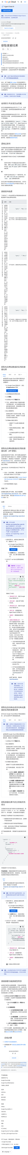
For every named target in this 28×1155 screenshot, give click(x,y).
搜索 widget (13, 82)
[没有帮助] (15, 38)
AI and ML (17, 33)
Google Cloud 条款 (6, 1141)
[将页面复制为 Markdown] (8, 49)
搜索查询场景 (13, 137)
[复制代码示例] (23, 576)
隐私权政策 (11, 1139)
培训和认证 (4, 1116)
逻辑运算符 (18, 134)
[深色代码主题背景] (20, 576)
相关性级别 (15, 972)
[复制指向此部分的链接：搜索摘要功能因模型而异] (23, 981)
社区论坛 (3, 1092)
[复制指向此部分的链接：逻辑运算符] (12, 144)
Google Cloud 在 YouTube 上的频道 (9, 1131)
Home (2, 33)
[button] (10, 374)
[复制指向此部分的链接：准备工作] (9, 489)
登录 (25, 2)
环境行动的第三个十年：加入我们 (10, 1144)
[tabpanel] (14, 410)
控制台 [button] (4, 374)
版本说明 (3, 1097)
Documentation (9, 33)
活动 (2, 1126)
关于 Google (4, 1139)
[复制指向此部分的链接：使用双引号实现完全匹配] (23, 104)
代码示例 (3, 1111)
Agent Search (9, 7)
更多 (19, 374)
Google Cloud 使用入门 (6, 1109)
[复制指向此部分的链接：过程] (5, 502)
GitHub (3, 1106)
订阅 (17, 1147)
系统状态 (3, 1099)
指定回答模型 (18, 1032)
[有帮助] (13, 38)
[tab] (4, 374)
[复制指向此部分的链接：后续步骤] (13, 1038)
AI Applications (12, 390)
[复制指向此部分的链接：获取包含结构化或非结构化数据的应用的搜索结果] (19, 710)
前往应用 (13, 549)
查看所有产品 (4, 1077)
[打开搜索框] (18, 2)
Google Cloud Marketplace (7, 1083)
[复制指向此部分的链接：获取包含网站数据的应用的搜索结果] (8, 370)
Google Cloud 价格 (5, 1080)
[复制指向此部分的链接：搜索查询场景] (14, 192)
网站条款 (17, 1139)
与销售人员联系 (5, 1085)
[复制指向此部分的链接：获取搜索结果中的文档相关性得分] (6, 805)
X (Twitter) (4, 1128)
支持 (2, 1094)
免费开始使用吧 (7, 10)
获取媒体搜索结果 (13, 78)
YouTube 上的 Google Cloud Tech (9, 1133)
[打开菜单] (2, 2)
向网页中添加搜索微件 (10, 1042)
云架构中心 (4, 1114)
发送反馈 (5, 41)
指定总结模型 (9, 1032)
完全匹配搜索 (10, 183)
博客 (2, 1123)
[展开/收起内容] (8, 53)
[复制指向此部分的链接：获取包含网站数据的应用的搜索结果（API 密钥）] (19, 451)
